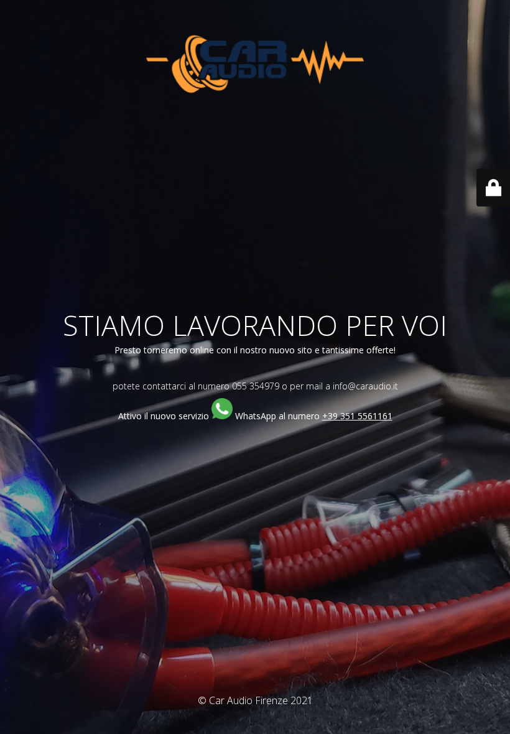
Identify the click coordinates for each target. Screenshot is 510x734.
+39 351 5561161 (357, 416)
